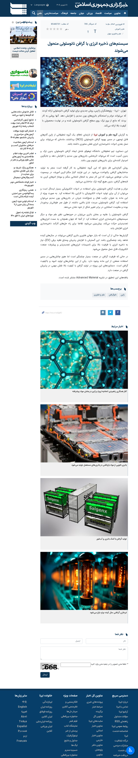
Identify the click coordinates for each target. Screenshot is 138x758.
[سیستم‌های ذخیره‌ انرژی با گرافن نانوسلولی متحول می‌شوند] (84, 82)
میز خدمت (123, 751)
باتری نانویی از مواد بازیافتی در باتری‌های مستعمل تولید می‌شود (99, 465)
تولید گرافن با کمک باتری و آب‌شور (112, 539)
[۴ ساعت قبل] (23, 35)
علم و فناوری (99, 295)
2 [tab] (20, 22)
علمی (39, 13)
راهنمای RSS (121, 722)
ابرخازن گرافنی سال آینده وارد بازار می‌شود (108, 613)
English (22, 707)
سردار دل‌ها (72, 712)
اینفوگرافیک (71, 736)
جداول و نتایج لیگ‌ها (70, 743)
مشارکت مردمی (120, 746)
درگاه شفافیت (121, 741)
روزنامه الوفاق (45, 712)
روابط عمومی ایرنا (120, 726)
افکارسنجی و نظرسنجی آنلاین (69, 704)
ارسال (45, 675)
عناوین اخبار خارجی (97, 738)
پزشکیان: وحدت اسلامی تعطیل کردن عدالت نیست (23, 49)
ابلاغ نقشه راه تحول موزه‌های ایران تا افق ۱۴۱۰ (22, 214)
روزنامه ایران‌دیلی (44, 722)
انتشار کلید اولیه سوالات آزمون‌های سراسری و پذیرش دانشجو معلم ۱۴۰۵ (22, 134)
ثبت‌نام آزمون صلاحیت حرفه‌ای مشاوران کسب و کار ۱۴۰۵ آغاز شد (22, 145)
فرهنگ (64, 13)
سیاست (108, 13)
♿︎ (130, 750)
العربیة (24, 712)
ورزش (90, 13)
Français (22, 741)
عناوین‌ (117, 13)
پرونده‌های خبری (95, 702)
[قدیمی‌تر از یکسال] (84, 360)
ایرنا (101, 5)
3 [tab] (16, 22)
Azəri (24, 717)
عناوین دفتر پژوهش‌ (97, 747)
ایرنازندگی (47, 702)
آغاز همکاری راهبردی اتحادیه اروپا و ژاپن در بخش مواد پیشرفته (99, 391)
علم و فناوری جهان (114, 33)
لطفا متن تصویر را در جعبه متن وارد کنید (109, 664)
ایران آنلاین (47, 717)
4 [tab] (13, 22)
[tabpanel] (23, 42)
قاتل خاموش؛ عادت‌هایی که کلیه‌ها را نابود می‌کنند (22, 113)
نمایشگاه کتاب (70, 726)
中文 (24, 702)
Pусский (22, 731)
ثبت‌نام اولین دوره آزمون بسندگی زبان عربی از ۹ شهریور (23, 205)
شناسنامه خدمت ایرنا (120, 733)
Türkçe (23, 722)
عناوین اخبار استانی (97, 728)
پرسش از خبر (71, 731)
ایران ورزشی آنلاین (46, 728)
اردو (25, 736)
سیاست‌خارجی (51, 13)
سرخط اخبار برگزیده (97, 709)
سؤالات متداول (121, 717)
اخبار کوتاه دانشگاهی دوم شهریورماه (22, 183)
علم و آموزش (120, 29)
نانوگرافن (112, 295)
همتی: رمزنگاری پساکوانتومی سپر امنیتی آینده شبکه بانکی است (23, 193)
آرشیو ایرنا (123, 712)
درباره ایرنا (123, 702)
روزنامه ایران (46, 707)
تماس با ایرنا (122, 707)
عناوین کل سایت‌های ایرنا (96, 719)
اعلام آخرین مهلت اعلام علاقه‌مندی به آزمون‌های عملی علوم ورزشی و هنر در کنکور (22, 158)
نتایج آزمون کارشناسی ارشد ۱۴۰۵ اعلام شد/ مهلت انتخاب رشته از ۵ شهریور (22, 123)
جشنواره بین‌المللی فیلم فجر (69, 719)
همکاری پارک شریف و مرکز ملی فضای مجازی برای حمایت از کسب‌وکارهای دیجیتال (23, 172)
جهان (81, 13)
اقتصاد (98, 13)
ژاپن (123, 295)
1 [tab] (24, 22)
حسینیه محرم (71, 750)
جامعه (73, 13)
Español (22, 726)
